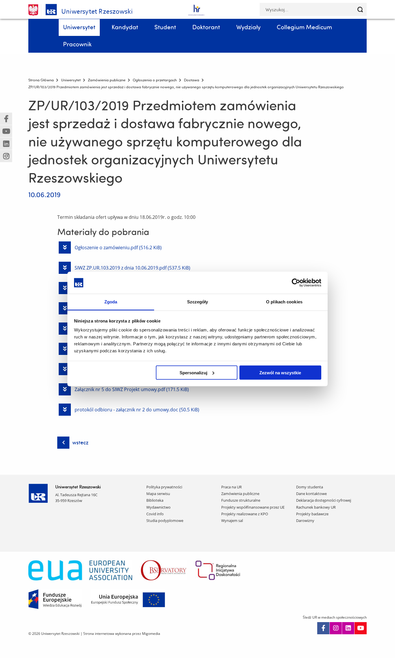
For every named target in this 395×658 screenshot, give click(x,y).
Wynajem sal (232, 520)
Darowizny (305, 520)
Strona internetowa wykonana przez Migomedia (121, 633)
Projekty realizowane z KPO (244, 513)
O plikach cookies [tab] (284, 301)
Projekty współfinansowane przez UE (253, 507)
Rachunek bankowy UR (316, 507)
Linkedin (348, 628)
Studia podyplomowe (164, 520)
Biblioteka (154, 500)
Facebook (323, 628)
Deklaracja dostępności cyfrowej (323, 500)
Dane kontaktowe (311, 493)
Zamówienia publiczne (240, 493)
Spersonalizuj (193, 372)
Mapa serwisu (158, 493)
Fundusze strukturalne (240, 500)
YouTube (361, 628)
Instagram (336, 628)
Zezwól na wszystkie (280, 372)
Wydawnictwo (158, 507)
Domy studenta (309, 487)
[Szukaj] (360, 9)
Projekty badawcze (312, 513)
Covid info (155, 513)
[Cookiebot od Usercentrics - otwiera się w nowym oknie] (296, 282)
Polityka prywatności (164, 487)
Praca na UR (231, 487)
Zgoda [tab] (110, 301)
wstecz (80, 442)
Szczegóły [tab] (197, 301)
